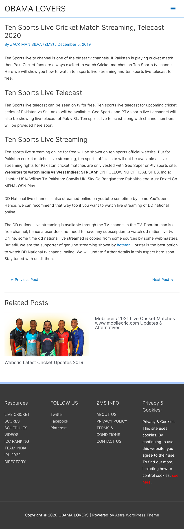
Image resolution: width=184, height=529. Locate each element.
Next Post (163, 280)
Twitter (56, 414)
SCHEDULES (15, 428)
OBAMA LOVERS (35, 8)
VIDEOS (11, 434)
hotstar (123, 245)
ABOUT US (106, 414)
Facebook (59, 421)
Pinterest (58, 428)
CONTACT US (108, 441)
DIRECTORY (15, 462)
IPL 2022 (12, 455)
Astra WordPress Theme (137, 515)
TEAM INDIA (15, 448)
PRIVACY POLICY (111, 421)
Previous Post (24, 280)
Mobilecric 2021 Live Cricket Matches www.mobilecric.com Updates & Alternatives (135, 323)
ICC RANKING (16, 441)
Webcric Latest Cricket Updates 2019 (43, 362)
